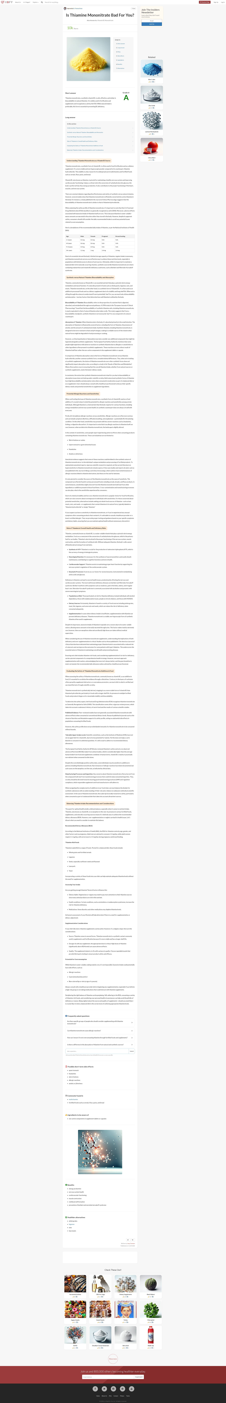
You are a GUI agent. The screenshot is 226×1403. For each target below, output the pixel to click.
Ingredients (120, 60)
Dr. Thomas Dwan (77, 8)
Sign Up (216, 2)
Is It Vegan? (26, 2)
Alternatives (120, 68)
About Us (18, 2)
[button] (100, 1022)
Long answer (120, 47)
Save (134, 8)
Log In (223, 2)
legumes (71, 1224)
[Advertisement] (97, 1257)
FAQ (110, 1396)
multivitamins (73, 1099)
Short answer (121, 43)
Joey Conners (131, 1243)
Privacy (122, 1396)
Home (98, 1396)
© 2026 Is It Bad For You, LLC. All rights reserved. (113, 1401)
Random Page (205, 2)
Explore (35, 2)
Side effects (120, 56)
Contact (116, 1396)
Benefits (119, 64)
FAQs (119, 52)
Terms (128, 1396)
